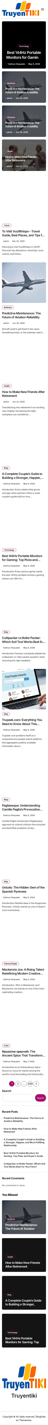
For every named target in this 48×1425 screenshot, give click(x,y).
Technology (24, 46)
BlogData (40, 1416)
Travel (6, 225)
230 (30, 1083)
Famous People (10, 964)
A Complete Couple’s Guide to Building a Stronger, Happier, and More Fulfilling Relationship (23, 477)
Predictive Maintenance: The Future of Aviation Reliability (21, 315)
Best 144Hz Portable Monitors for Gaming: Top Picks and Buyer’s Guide (24, 60)
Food (6, 1045)
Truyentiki (24, 1395)
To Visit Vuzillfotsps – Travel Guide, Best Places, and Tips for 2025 (23, 235)
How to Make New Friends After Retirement (21, 158)
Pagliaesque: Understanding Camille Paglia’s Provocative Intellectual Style (21, 809)
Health (10, 151)
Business (11, 83)
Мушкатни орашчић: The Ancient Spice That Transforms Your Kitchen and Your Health (23, 1055)
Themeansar (25, 1420)
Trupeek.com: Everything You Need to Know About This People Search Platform (22, 723)
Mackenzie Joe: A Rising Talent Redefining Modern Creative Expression (23, 973)
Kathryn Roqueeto (16, 64)
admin (9, 98)
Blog (6, 468)
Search (6, 1091)
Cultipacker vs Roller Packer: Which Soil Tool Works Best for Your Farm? (23, 641)
